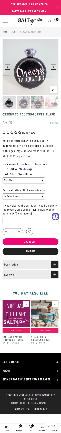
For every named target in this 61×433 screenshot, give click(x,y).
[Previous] (7, 67)
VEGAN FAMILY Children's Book (40, 338)
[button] (12, 132)
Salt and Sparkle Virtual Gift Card (13, 338)
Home (5, 31)
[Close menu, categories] (48, 4)
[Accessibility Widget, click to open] (55, 216)
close (57, 7)
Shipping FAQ (40, 408)
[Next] (53, 67)
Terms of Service (22, 408)
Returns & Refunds (37, 402)
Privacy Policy (18, 402)
